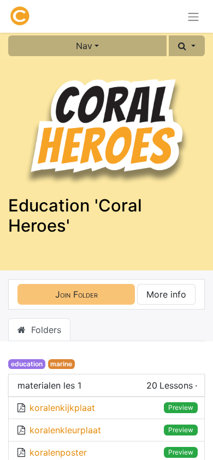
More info (166, 294)
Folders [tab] (43, 329)
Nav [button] (84, 45)
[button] (187, 45)
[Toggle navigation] (193, 16)
